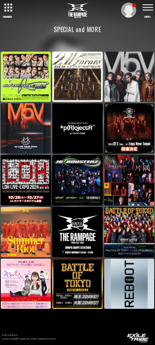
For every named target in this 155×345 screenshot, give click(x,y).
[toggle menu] (147, 7)
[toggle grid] (7, 7)
